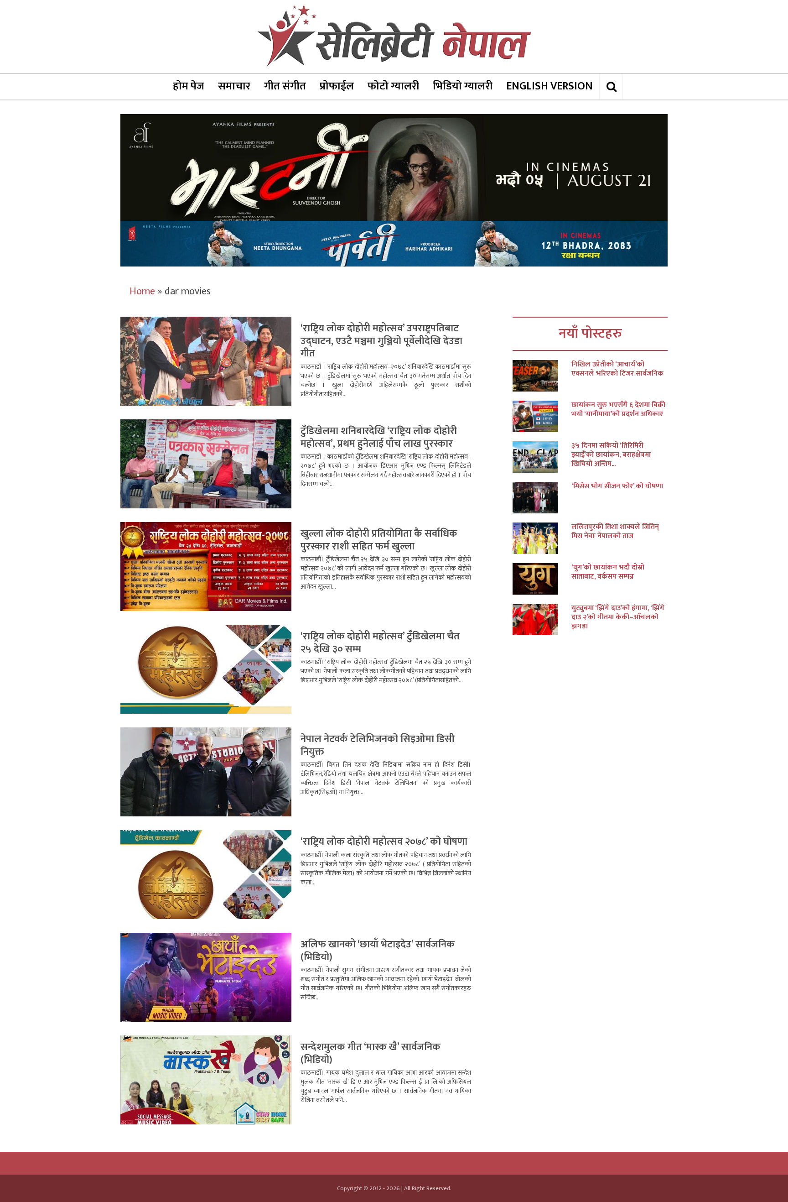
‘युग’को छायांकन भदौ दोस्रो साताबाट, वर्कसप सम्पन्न (607, 572)
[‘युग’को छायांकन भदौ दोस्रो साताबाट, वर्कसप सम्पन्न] (542, 579)
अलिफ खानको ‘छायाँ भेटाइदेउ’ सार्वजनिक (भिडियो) (378, 951)
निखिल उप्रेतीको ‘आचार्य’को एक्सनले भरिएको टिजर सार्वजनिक (617, 369)
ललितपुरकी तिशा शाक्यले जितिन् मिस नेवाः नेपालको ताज (615, 532)
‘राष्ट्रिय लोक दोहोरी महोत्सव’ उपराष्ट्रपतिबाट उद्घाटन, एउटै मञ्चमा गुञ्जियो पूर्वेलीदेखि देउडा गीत (381, 341)
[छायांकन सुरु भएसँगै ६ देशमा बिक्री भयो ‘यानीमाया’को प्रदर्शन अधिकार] (542, 416)
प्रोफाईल (337, 86)
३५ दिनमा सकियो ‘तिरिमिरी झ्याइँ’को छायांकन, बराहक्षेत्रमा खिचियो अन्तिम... (611, 455)
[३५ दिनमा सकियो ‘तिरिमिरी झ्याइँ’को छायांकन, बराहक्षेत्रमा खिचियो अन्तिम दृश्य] (542, 457)
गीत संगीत (285, 86)
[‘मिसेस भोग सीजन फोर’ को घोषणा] (542, 497)
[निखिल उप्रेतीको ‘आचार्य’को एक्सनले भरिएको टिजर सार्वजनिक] (542, 376)
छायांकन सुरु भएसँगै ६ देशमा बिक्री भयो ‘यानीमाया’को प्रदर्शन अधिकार (618, 410)
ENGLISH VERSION (549, 86)
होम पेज (188, 86)
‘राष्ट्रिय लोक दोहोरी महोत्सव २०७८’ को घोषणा (384, 841)
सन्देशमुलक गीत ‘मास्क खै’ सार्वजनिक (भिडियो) (371, 1053)
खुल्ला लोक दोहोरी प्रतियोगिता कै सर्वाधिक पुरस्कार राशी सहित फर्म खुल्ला (379, 540)
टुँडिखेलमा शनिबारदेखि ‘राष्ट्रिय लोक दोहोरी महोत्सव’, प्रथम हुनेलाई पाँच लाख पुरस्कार (379, 437)
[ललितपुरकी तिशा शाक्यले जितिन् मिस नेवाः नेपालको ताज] (542, 538)
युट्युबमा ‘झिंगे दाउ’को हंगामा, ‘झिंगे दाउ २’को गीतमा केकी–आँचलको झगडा (617, 617)
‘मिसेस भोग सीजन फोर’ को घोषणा (617, 486)
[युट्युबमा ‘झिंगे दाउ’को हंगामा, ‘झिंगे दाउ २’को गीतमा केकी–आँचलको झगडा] (542, 619)
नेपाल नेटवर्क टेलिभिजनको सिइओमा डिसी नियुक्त (378, 745)
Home (142, 291)
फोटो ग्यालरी (393, 86)
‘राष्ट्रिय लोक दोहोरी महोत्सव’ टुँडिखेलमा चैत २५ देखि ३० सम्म (380, 643)
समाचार (234, 86)
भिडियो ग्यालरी (463, 86)
